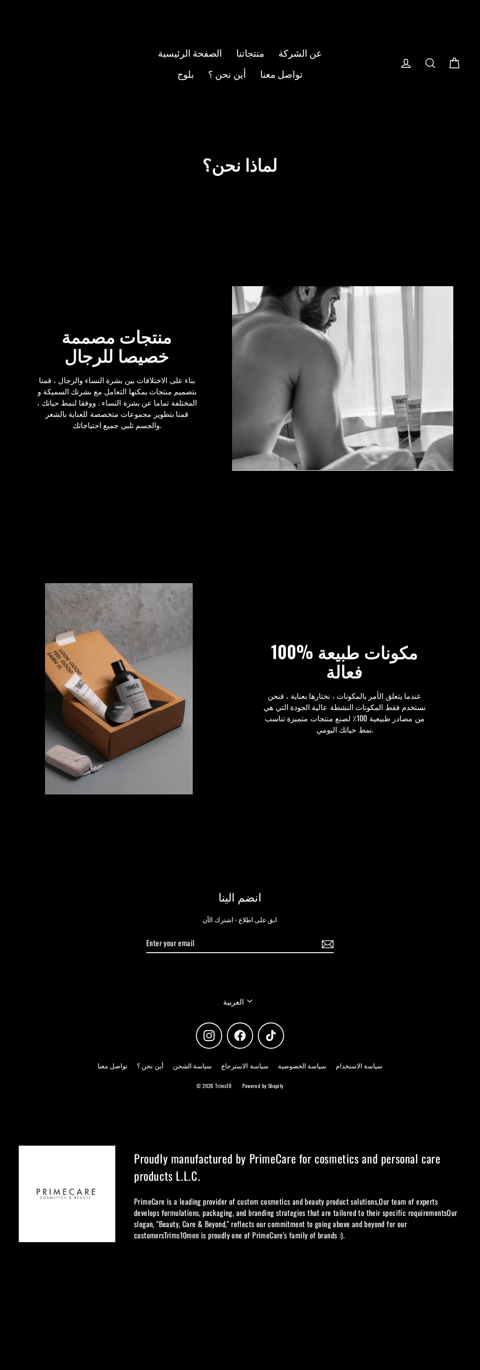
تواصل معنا (281, 74)
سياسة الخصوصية (302, 1065)
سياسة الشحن (192, 1065)
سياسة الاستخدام (359, 1065)
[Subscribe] (326, 943)
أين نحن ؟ (227, 74)
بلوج (185, 74)
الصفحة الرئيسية (190, 52)
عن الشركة (300, 52)
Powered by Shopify (262, 1085)
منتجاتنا (250, 52)
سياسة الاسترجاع (244, 1065)
